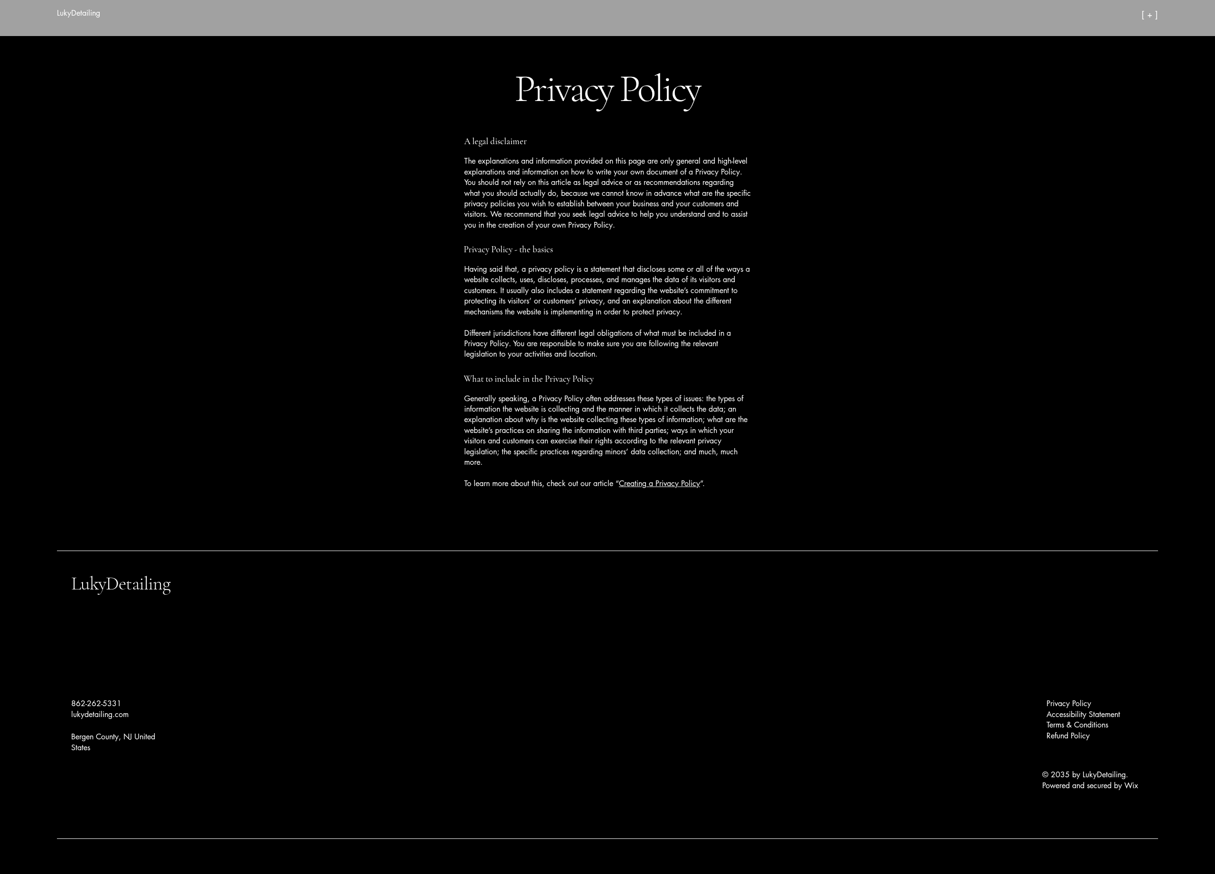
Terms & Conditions (1077, 725)
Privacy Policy (1069, 703)
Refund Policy (1068, 736)
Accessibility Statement (1083, 714)
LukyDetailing (120, 583)
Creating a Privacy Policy (659, 483)
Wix (1132, 786)
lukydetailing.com (100, 714)
